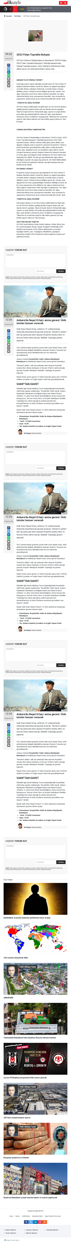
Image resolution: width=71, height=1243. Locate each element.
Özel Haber (17, 16)
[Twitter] (8, 68)
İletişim (17, 1216)
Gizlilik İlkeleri (26, 1216)
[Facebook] (8, 65)
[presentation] (10, 9)
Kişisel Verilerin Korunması (53, 1216)
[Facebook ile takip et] (26, 1222)
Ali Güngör (27, 433)
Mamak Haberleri (31, 1233)
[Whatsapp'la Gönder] (8, 75)
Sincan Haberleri (10, 1233)
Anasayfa (9, 16)
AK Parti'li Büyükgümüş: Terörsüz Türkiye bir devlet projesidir (37, 9)
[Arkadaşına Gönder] (8, 78)
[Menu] (61, 3)
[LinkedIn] (8, 72)
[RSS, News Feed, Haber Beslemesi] (44, 1222)
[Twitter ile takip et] (31, 1222)
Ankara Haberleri (10, 1230)
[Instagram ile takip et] (40, 1222)
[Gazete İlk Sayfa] (12, 3)
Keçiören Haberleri (32, 1230)
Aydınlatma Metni (37, 1216)
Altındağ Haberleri (52, 1230)
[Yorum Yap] (8, 85)
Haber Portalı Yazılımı (13, 1240)
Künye (11, 1216)
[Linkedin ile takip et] (35, 1222)
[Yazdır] (8, 82)
